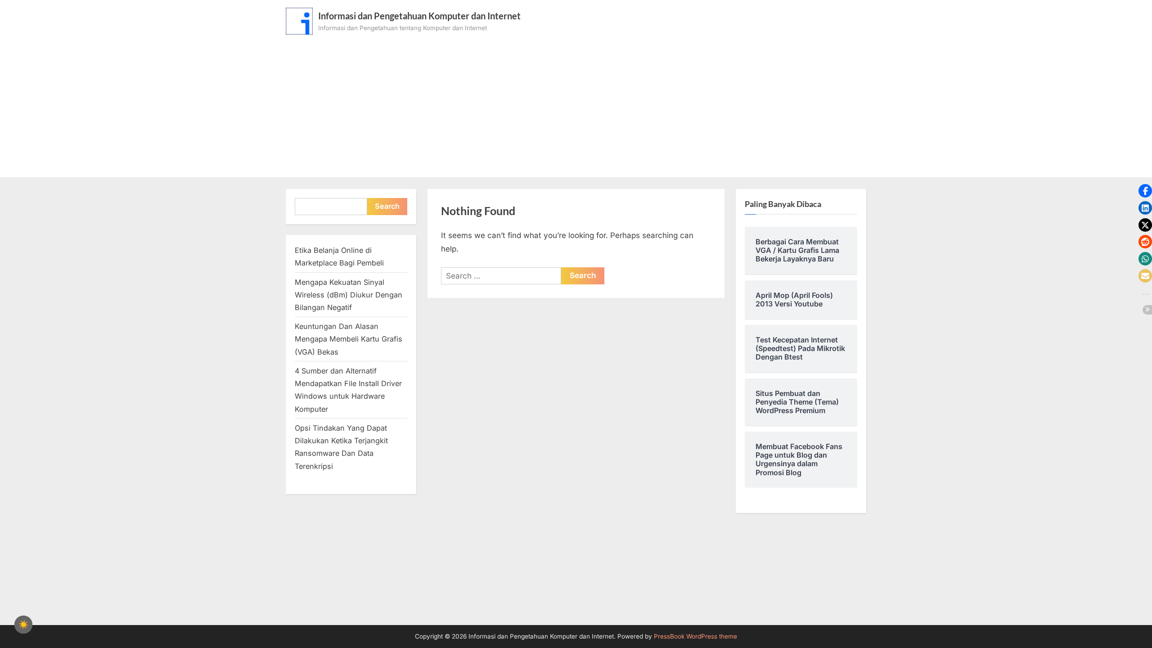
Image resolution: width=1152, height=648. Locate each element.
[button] (1145, 191)
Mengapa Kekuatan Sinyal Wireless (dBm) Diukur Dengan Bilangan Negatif (348, 295)
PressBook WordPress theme (695, 636)
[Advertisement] (576, 102)
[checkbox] (23, 625)
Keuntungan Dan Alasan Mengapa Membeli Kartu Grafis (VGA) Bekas (348, 339)
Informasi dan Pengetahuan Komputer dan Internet (419, 15)
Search (387, 206)
